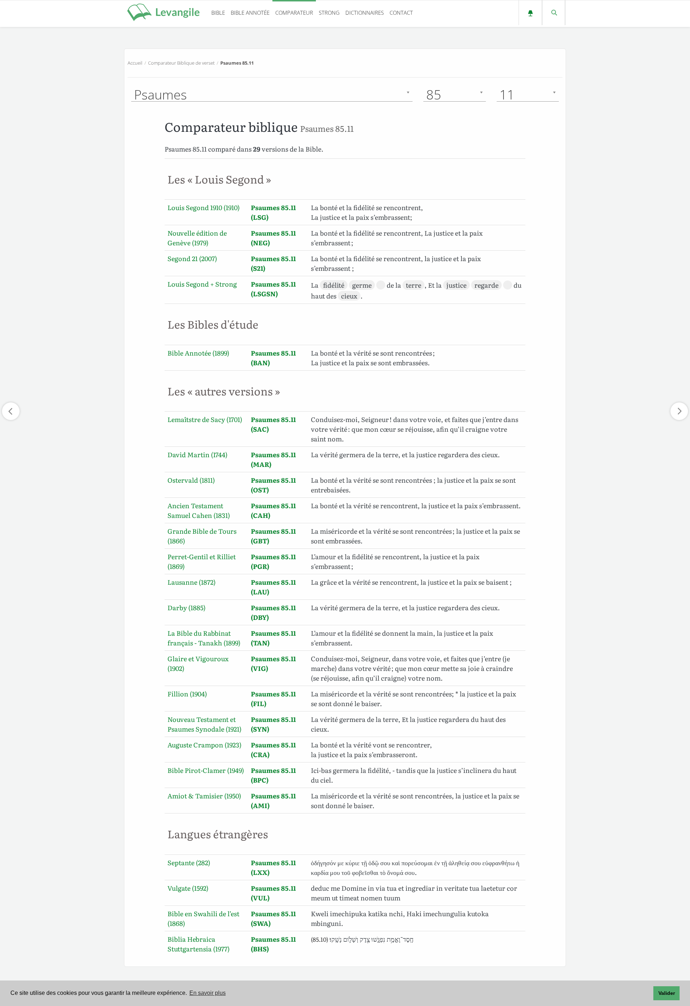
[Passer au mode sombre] (530, 12)
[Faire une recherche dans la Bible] (553, 12)
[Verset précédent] (11, 411)
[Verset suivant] (679, 411)
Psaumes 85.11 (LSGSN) (273, 288)
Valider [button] (666, 993)
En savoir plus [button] (207, 993)
